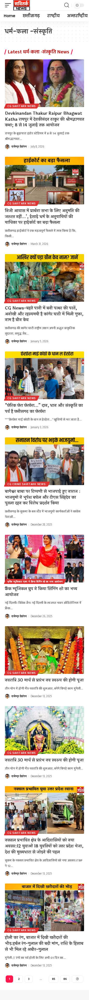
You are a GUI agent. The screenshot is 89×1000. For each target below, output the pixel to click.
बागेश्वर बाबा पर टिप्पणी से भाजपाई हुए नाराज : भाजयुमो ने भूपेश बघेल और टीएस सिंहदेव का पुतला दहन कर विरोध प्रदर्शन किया (42, 497)
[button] (9, 5)
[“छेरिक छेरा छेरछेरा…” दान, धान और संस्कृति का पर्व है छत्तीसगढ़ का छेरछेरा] (44, 375)
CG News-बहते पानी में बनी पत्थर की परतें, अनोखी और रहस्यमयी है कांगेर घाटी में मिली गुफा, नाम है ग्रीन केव (44, 314)
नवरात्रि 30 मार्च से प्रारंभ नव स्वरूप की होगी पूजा (44, 680)
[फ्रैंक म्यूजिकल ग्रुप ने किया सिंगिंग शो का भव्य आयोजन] (44, 558)
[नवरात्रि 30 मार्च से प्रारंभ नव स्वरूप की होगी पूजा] (44, 650)
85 (53, 978)
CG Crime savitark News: (26, 484)
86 (65, 978)
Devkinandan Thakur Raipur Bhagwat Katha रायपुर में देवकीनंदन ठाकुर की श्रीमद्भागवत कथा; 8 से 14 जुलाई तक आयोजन (44, 119)
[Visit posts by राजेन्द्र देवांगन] (7, 146)
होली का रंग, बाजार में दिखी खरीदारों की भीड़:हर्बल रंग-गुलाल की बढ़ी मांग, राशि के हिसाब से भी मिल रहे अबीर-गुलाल (44, 943)
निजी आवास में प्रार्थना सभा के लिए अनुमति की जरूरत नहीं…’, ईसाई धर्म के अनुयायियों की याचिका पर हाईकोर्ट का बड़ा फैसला (42, 216)
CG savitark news (21, 106)
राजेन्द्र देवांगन (19, 146)
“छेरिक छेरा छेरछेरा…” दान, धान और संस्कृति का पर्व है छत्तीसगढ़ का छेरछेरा (44, 408)
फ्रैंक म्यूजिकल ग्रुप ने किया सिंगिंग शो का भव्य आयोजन (35, 581)
